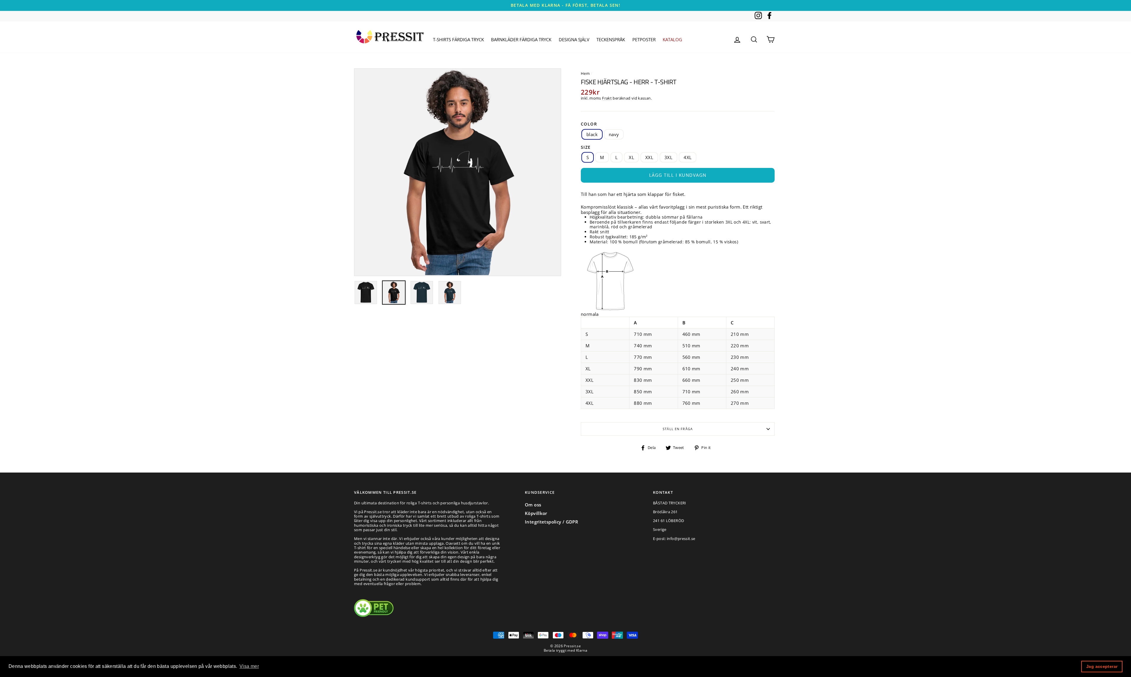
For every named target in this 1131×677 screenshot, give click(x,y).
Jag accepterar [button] (1101, 666)
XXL (649, 157)
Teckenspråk (610, 39)
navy (614, 134)
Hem (585, 73)
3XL (668, 157)
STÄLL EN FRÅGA (678, 429)
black (592, 134)
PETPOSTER (644, 39)
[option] (565, 5)
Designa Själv (574, 39)
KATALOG (672, 39)
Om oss (533, 505)
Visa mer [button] (249, 666)
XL (631, 157)
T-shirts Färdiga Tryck (458, 39)
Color (589, 124)
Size (586, 147)
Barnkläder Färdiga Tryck (521, 39)
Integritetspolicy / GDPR (551, 522)
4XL (688, 157)
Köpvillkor (536, 513)
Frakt (607, 98)
